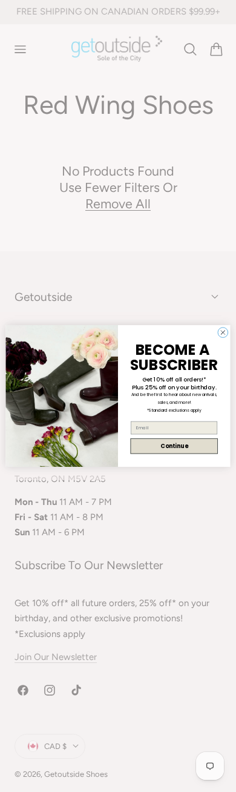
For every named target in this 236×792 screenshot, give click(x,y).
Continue (174, 446)
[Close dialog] (223, 333)
